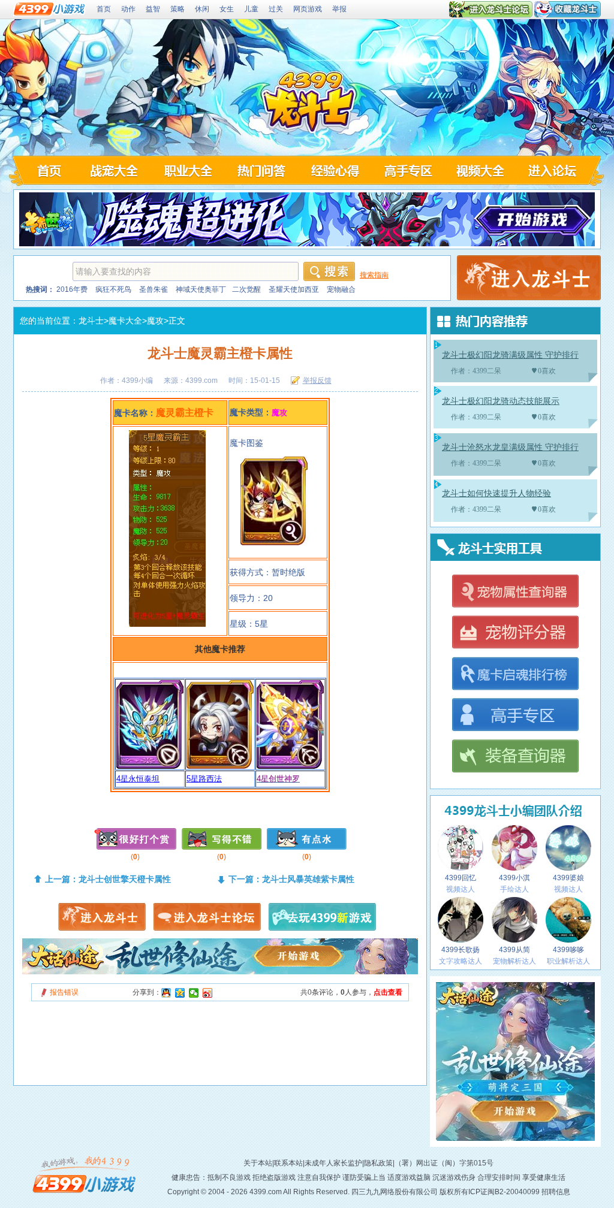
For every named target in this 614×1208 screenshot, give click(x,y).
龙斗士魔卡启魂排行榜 (515, 674)
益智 (153, 9)
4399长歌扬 (460, 950)
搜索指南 (374, 275)
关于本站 (257, 1163)
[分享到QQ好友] (166, 993)
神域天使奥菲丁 (201, 289)
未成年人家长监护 (333, 1163)
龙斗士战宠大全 (113, 170)
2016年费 (72, 289)
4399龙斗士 (309, 102)
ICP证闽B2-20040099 (504, 1192)
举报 (339, 9)
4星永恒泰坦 (137, 778)
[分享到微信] (194, 993)
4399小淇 (514, 878)
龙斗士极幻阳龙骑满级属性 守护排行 (510, 355)
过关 (276, 9)
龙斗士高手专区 (408, 170)
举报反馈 (317, 380)
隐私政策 (378, 1163)
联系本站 (288, 1163)
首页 (104, 9)
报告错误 (64, 992)
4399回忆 (460, 878)
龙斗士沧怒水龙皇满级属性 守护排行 (510, 447)
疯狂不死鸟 (113, 289)
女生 (226, 9)
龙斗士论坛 (555, 170)
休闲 (202, 9)
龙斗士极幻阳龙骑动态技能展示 (500, 401)
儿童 (251, 9)
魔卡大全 (125, 320)
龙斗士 (91, 320)
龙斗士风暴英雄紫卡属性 (308, 879)
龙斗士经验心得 (334, 170)
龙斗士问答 (260, 170)
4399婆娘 (568, 878)
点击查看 (388, 992)
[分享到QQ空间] (180, 993)
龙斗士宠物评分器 (515, 633)
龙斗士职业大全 (187, 170)
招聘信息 (555, 1192)
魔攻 (155, 320)
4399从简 (514, 950)
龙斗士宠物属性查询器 (515, 591)
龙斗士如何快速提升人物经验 (496, 493)
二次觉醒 (246, 289)
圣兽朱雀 (153, 289)
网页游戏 (307, 9)
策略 (177, 9)
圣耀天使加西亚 (294, 289)
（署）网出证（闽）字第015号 (444, 1163)
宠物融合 (341, 289)
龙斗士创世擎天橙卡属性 (125, 879)
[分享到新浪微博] (208, 993)
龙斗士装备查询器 (515, 757)
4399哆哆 (568, 950)
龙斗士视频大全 (482, 170)
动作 (128, 9)
